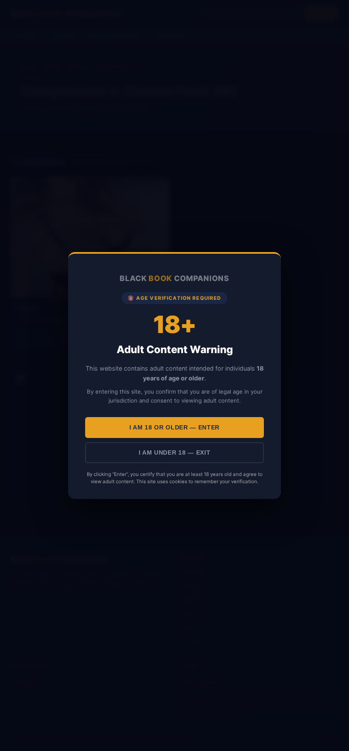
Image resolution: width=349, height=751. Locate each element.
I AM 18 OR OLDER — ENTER (174, 427)
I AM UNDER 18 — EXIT (175, 452)
